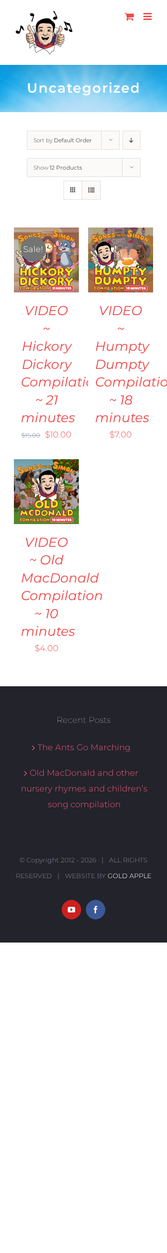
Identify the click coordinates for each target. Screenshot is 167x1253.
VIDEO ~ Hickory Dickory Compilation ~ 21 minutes (62, 364)
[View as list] (91, 190)
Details (34, 272)
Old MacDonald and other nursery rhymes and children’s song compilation (84, 789)
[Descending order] (131, 140)
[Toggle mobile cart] (129, 16)
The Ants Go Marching (84, 747)
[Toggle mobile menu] (148, 16)
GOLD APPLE (129, 876)
